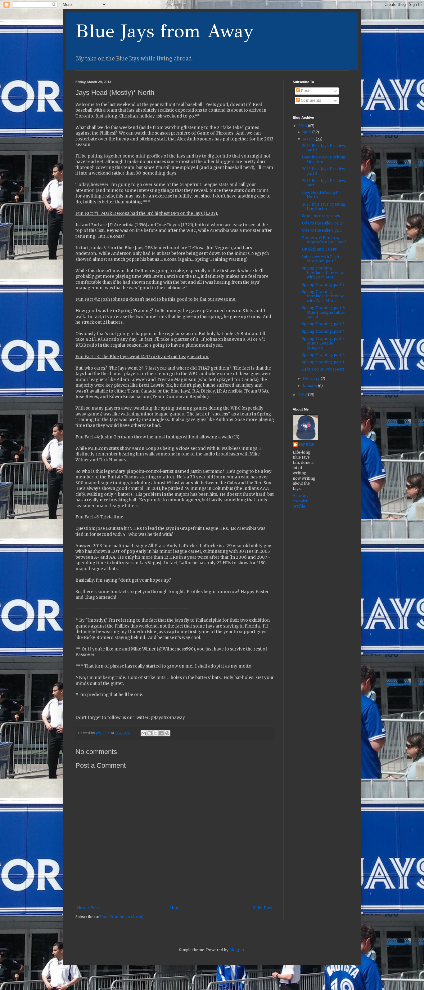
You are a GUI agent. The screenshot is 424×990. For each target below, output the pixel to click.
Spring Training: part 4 (323, 331)
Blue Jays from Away (164, 31)
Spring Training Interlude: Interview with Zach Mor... (323, 272)
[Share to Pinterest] (167, 733)
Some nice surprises (321, 215)
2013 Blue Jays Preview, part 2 (324, 170)
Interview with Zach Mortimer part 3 (320, 258)
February (312, 378)
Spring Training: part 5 (323, 324)
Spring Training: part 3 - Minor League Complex (325, 343)
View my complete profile (301, 500)
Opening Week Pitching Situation (323, 159)
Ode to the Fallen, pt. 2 (322, 223)
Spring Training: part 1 (323, 362)
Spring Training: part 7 (323, 284)
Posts (306, 90)
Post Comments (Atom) (121, 916)
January (310, 385)
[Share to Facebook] (161, 733)
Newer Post (88, 907)
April (307, 132)
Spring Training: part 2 (323, 354)
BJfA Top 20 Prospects (323, 369)
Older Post (263, 907)
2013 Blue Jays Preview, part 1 (324, 182)
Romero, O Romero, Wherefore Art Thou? (324, 239)
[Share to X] (155, 733)
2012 (303, 394)
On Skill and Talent (319, 249)
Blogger (236, 950)
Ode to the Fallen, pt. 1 (322, 230)
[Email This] (144, 733)
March (309, 139)
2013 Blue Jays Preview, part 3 (324, 147)
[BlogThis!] (150, 733)
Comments (310, 100)
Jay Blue (306, 444)
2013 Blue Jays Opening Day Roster (323, 206)
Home (176, 907)
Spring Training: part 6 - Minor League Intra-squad (325, 312)
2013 (303, 125)
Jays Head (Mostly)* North (321, 194)
